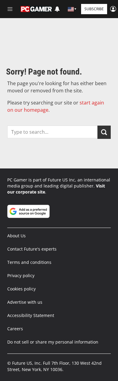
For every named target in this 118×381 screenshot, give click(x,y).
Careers (15, 328)
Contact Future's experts (32, 249)
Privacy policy (20, 275)
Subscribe (94, 8)
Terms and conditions (29, 262)
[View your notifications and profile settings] (57, 9)
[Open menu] (10, 9)
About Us (16, 236)
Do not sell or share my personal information (52, 342)
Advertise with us (24, 302)
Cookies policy (21, 289)
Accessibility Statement (30, 315)
